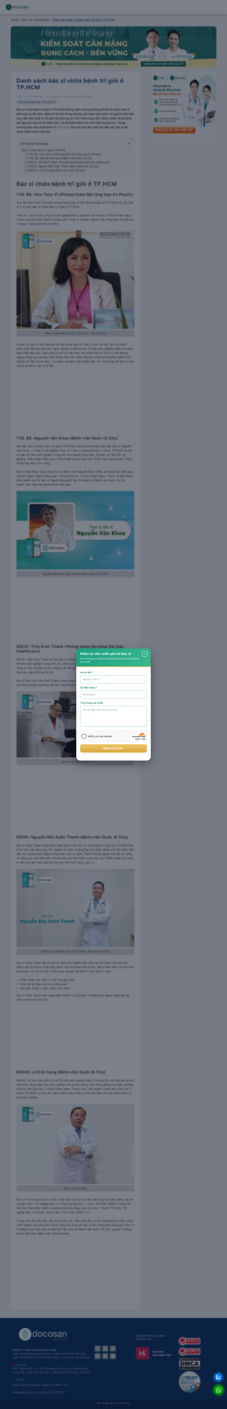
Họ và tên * (86, 672)
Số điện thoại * (88, 687)
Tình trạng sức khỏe (91, 703)
